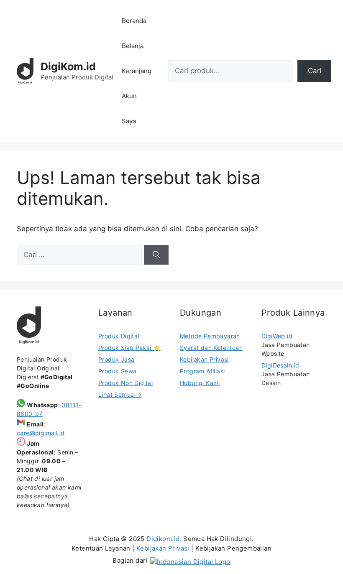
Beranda (134, 21)
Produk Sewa (117, 371)
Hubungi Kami (200, 382)
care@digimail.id (40, 432)
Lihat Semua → (119, 394)
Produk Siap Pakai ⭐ (129, 347)
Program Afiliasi (202, 371)
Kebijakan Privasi (204, 359)
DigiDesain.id (280, 365)
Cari (314, 70)
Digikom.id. (163, 539)
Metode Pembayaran (210, 335)
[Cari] (156, 255)
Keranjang (136, 71)
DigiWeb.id (276, 335)
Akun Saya (129, 108)
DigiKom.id (68, 66)
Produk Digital (118, 335)
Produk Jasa (116, 359)
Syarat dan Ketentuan (211, 347)
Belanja (132, 46)
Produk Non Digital (125, 382)
